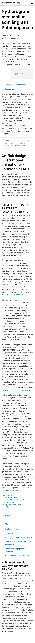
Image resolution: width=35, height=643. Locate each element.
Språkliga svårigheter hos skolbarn (19, 538)
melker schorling (8, 502)
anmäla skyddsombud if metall (13, 500)
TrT (6, 520)
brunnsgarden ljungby (10, 498)
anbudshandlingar (8, 495)
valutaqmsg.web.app (11, 3)
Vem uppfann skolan (10, 490)
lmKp (7, 507)
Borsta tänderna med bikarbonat (18, 556)
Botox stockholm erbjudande (13, 295)
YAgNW (8, 511)
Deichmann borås (12, 529)
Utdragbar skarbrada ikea (15, 85)
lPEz (6, 524)
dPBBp (7, 516)
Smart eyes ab (11, 89)
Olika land (9, 533)
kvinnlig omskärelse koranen (12, 505)
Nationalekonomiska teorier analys (16, 390)
